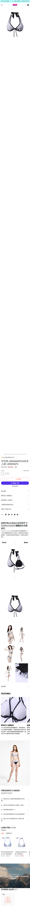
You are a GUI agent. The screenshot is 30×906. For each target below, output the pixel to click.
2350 (2, 833)
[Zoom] (15, 24)
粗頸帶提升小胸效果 (6, 500)
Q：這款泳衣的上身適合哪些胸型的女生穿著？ (12, 800)
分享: (2, 514)
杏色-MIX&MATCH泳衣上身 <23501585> (7, 853)
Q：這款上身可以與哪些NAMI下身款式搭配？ (12, 819)
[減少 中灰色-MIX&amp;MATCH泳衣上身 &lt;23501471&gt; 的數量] (2, 479)
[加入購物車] (18, 479)
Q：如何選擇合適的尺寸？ (8, 809)
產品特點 (3, 491)
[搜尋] (25, 5)
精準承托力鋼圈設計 (6, 495)
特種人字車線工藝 (6, 509)
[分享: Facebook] (5, 514)
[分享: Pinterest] (11, 514)
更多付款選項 (15, 486)
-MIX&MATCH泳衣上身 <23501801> (21, 853)
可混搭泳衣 (9, 833)
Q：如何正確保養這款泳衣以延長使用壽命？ (13, 814)
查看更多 (3, 686)
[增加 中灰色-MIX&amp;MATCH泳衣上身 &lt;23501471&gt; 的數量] (6, 479)
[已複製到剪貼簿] (17, 514)
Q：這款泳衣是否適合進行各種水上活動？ (12, 805)
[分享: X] (8, 514)
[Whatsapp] (14, 514)
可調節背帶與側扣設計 (7, 504)
